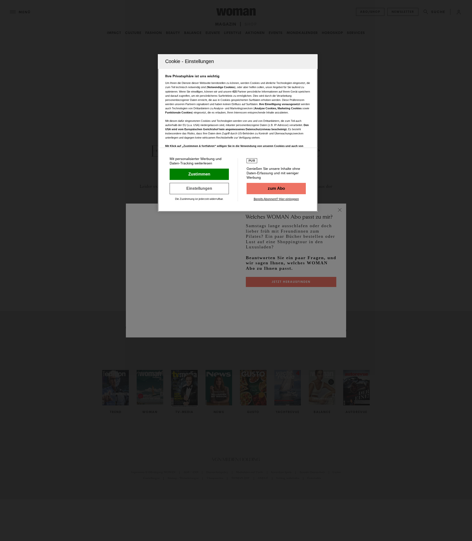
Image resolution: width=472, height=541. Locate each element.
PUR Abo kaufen (276, 188)
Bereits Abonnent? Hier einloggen (276, 199)
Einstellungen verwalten (199, 188)
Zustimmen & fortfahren (199, 174)
